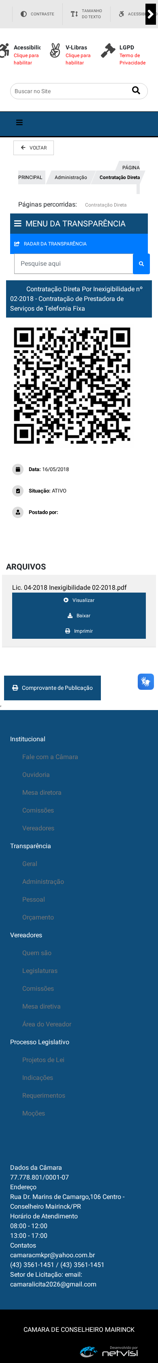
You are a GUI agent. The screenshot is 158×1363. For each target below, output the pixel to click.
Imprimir (83, 631)
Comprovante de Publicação (57, 688)
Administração (71, 177)
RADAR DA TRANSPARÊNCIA (55, 244)
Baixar (83, 616)
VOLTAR (38, 148)
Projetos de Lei (43, 1060)
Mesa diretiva (41, 1006)
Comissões (38, 810)
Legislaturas (40, 971)
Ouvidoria (36, 775)
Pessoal (33, 899)
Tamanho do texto (92, 14)
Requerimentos (43, 1095)
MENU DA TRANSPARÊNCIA (76, 223)
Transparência (30, 846)
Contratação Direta (120, 177)
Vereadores (38, 828)
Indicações (37, 1077)
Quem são (36, 953)
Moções (33, 1113)
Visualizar (83, 600)
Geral (29, 864)
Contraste (42, 14)
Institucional (27, 739)
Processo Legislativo (39, 1042)
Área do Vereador (46, 1024)
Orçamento (38, 917)
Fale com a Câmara (50, 757)
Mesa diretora (42, 792)
